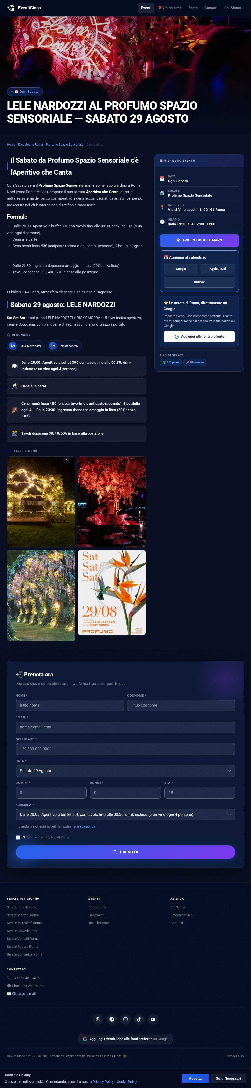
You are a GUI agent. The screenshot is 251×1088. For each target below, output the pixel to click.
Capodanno (97, 907)
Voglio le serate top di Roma (46, 837)
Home (11, 144)
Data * (21, 761)
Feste (193, 8)
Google (181, 269)
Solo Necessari (228, 1078)
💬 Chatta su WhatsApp (25, 986)
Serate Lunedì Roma (22, 907)
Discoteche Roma (30, 144)
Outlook (199, 282)
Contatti (210, 8)
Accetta (195, 1078)
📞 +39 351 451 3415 (23, 978)
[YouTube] (153, 1019)
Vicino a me (172, 8)
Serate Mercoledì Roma (24, 923)
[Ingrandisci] (41, 502)
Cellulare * (26, 739)
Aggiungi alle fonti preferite (202, 336)
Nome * (22, 695)
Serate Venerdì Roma (23, 939)
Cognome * (136, 695)
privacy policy (84, 826)
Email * (22, 717)
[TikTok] (139, 1019)
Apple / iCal (218, 269)
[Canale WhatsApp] (98, 1019)
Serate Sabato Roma (22, 947)
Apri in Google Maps (202, 240)
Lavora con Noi (181, 915)
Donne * (96, 783)
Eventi (146, 8)
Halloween (96, 915)
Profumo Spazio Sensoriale (64, 144)
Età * (168, 783)
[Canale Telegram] (111, 1019)
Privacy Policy (235, 1056)
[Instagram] (125, 1019)
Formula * (25, 805)
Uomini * (23, 783)
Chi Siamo (232, 8)
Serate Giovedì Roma (22, 931)
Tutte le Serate (99, 923)
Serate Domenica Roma (24, 954)
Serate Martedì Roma (23, 915)
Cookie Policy (127, 1082)
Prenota (129, 852)
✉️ (21, 994)
